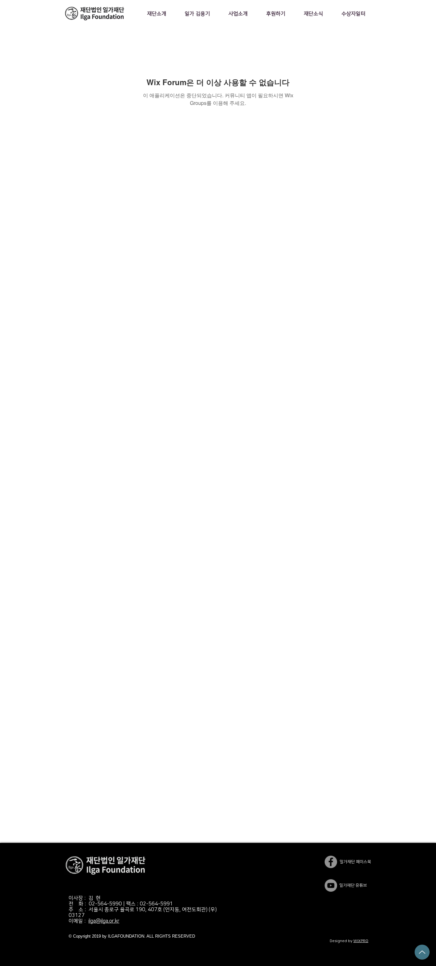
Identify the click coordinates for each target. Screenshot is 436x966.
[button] (157, 14)
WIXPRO (360, 941)
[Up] (422, 952)
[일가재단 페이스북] (331, 862)
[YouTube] (331, 885)
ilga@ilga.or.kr (103, 921)
